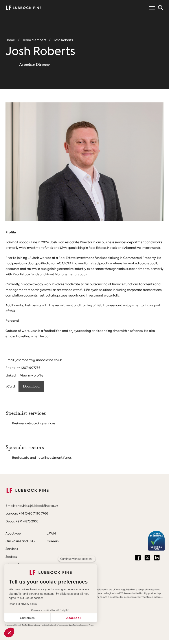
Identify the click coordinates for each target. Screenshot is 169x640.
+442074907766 (28, 368)
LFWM (51, 533)
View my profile (31, 375)
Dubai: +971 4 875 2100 (22, 521)
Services (12, 549)
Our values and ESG (20, 541)
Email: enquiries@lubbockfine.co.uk (32, 506)
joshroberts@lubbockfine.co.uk (38, 360)
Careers (53, 541)
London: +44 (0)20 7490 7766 (27, 513)
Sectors (11, 557)
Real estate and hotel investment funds (42, 458)
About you (13, 533)
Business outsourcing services (33, 423)
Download (31, 386)
